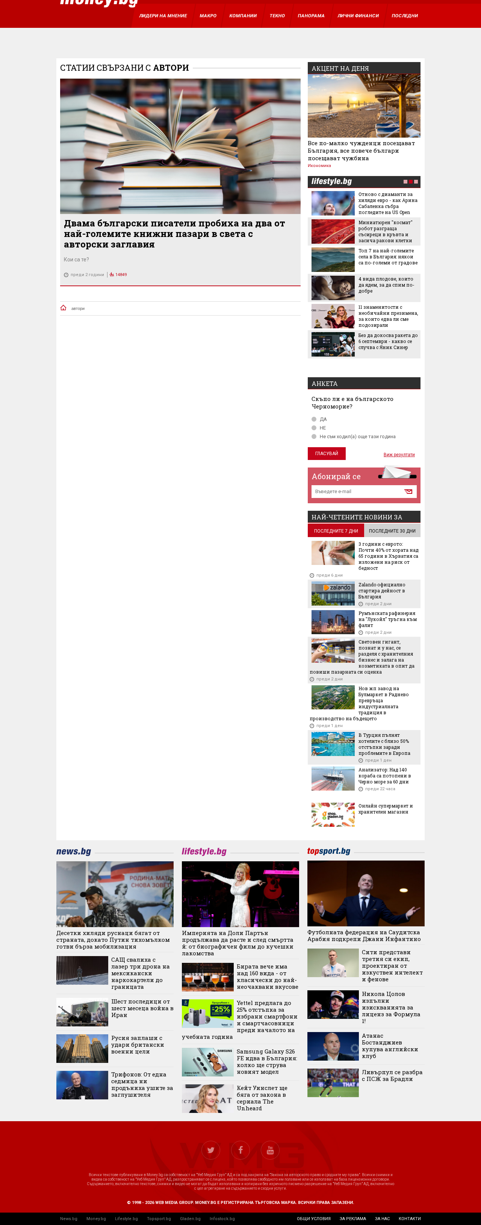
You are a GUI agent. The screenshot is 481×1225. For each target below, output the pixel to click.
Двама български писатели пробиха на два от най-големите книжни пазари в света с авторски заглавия (174, 233)
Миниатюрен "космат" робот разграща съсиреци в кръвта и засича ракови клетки (385, 231)
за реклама (353, 1218)
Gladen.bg (190, 1218)
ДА (323, 419)
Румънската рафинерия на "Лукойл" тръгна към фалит (387, 619)
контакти (410, 1218)
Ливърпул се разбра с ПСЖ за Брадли (392, 1075)
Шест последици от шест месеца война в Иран (142, 1008)
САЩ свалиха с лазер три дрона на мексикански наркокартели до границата (140, 973)
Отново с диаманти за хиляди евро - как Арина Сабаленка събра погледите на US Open (387, 203)
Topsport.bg (159, 1218)
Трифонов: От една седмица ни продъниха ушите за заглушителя (142, 1084)
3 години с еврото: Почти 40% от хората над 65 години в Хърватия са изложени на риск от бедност (388, 556)
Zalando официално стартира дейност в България (381, 590)
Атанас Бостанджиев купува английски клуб (390, 1045)
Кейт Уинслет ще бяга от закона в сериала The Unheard (262, 1097)
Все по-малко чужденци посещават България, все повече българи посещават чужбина (361, 150)
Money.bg (96, 1218)
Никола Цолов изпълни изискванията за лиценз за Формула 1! (391, 1007)
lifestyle (331, 182)
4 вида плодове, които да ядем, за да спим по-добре (386, 285)
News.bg (68, 1218)
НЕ (323, 428)
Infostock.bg (222, 1218)
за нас (382, 1218)
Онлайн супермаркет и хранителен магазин (385, 809)
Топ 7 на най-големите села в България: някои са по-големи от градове (387, 256)
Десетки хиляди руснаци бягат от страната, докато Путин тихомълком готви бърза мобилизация (113, 939)
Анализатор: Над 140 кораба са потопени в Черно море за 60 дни (384, 776)
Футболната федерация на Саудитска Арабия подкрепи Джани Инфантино (364, 935)
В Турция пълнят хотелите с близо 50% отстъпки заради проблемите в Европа (384, 744)
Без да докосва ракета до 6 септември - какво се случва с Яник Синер (388, 341)
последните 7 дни (336, 531)
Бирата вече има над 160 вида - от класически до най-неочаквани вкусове (267, 976)
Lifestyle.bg (126, 1218)
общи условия (314, 1218)
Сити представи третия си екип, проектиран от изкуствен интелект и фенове (392, 965)
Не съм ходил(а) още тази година (358, 436)
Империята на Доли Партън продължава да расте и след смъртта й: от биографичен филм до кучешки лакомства (237, 943)
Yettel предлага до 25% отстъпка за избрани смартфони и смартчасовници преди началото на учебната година (240, 1019)
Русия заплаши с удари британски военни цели (137, 1044)
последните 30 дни (392, 531)
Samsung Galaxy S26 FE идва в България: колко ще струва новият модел (267, 1061)
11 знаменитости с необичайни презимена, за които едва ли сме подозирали (388, 316)
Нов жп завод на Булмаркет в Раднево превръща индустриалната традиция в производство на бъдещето (359, 703)
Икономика (319, 165)
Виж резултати (399, 454)
